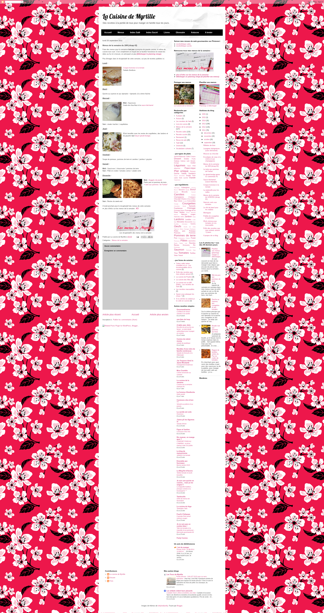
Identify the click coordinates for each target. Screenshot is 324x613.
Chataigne (192, 197)
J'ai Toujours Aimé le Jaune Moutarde (185, 362)
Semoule (188, 250)
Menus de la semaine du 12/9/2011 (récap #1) (211, 197)
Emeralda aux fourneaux (182, 462)
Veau (176, 255)
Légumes (179, 165)
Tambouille (181, 497)
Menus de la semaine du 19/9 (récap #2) (211, 165)
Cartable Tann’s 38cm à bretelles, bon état (181, 593)
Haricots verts (179, 216)
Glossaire (180, 32)
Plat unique (181, 170)
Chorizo (184, 199)
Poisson (193, 171)
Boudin (176, 192)
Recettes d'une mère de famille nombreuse (186, 350)
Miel (175, 222)
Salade (183, 173)
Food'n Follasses (183, 514)
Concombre (191, 201)
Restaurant (180, 137)
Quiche (176, 173)
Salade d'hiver (182, 424)
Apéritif (176, 156)
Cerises (193, 195)
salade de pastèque (183, 343)
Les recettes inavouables (185, 289)
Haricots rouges (188, 214)
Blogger (179, 606)
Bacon (176, 189)
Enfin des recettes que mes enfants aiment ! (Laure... (211, 230)
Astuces (195, 32)
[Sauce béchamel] (112, 112)
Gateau (176, 161)
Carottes (179, 194)
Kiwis (194, 216)
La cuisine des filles (183, 280)
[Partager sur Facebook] (149, 237)
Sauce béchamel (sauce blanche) (210, 181)
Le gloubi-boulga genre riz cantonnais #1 (211, 175)
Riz (194, 245)
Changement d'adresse (185, 365)
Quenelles (192, 241)
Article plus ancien (159, 314)
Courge (176, 204)
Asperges (177, 187)
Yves (111, 581)
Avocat (193, 187)
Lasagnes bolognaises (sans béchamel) (211, 150)
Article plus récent (112, 314)
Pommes (192, 233)
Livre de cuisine (182, 124)
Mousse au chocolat (210, 154)
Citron (180, 201)
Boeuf (193, 189)
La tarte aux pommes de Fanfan (211, 170)
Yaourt (180, 255)
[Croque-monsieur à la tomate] (112, 76)
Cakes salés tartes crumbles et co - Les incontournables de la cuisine (184, 266)
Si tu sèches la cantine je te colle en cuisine (185, 300)
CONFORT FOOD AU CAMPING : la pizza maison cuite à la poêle (185, 443)
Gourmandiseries (183, 309)
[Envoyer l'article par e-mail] (137, 237)
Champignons (179, 197)
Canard (193, 192)
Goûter (193, 163)
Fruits (194, 159)
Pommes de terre (185, 235)
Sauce (176, 175)
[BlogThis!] (144, 237)
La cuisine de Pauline (184, 277)
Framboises (178, 208)
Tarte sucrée (183, 178)
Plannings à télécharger (208, 106)
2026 (204, 114)
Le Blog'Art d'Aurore (185, 471)
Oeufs (177, 226)
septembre (208, 143)
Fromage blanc (179, 210)
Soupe (188, 175)
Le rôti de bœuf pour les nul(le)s (210, 208)
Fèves (188, 212)
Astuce (178, 118)
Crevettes (177, 206)
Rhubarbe (186, 245)
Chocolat (177, 199)
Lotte (194, 219)
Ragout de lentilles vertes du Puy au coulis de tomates (215, 355)
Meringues (207, 213)
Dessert (177, 159)
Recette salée (181, 132)
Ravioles (192, 243)
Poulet (193, 238)
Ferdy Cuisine (182, 538)
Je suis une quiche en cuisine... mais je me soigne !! (185, 483)
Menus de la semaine (120, 240)
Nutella (193, 224)
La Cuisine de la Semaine (183, 106)
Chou (189, 199)
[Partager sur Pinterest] (151, 237)
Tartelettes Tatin (182, 508)
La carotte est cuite (184, 412)
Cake (188, 156)
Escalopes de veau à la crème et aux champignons (212, 159)
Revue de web (181, 140)
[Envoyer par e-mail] (142, 237)
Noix (194, 222)
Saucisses (193, 247)
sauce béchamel (147, 105)
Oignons (176, 229)
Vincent (112, 578)
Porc (175, 238)
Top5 (178, 143)
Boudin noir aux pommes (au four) (216, 329)
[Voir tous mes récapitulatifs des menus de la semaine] (195, 71)
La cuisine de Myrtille (117, 574)
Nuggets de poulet (155, 180)
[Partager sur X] (147, 237)
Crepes (193, 156)
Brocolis (185, 192)
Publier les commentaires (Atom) (125, 320)
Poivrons (177, 233)
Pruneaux (177, 241)
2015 (204, 117)
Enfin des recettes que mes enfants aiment (184, 273)
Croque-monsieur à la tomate (133, 68)
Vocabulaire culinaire (183, 148)
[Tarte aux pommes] (132, 189)
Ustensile (179, 146)
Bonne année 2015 (183, 465)
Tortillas (193, 253)
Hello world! (181, 394)
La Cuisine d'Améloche (186, 392)
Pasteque (193, 229)
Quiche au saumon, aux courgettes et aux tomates (215, 304)
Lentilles (188, 219)
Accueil (108, 32)
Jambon (188, 216)
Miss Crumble (182, 370)
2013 (204, 124)
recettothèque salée (183, 44)
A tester (208, 32)
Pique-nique (190, 168)
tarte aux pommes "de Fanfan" (156, 185)
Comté (185, 201)
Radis (175, 243)
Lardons (179, 219)
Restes (176, 245)
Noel (189, 166)
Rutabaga (177, 247)
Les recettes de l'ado (183, 121)
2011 (204, 130)
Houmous (180, 414)
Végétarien (177, 180)
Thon (176, 253)
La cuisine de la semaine (183, 381)
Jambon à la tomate (183, 455)
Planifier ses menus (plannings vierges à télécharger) (216, 253)
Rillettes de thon (209, 145)
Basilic (187, 189)
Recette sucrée (181, 134)
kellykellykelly (163, 606)
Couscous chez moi (183, 432)
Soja (194, 250)
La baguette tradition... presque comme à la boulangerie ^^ (184, 489)
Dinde (184, 206)
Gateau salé (184, 161)
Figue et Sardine (183, 429)
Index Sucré (152, 32)
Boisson (182, 156)
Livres (167, 32)
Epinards (192, 206)
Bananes (182, 189)
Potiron (188, 238)
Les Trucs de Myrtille (175, 574)
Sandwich (192, 173)
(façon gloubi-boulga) (142, 136)
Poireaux (192, 231)
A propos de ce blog (210, 235)
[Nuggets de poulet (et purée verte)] (112, 189)
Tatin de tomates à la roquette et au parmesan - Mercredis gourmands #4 (185, 530)
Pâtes (183, 240)
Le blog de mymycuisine (182, 452)
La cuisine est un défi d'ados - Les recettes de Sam (185, 284)
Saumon (179, 249)
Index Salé (135, 32)
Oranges (186, 229)
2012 (204, 127)
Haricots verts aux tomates (210, 203)
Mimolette (180, 222)
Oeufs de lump (190, 226)
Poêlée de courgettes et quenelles (211, 217)
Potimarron (181, 238)
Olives (181, 229)
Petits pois (179, 231)
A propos (179, 116)
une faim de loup (183, 319)
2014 (204, 121)
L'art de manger (183, 547)
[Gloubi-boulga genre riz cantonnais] (112, 142)
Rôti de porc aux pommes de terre (216, 278)
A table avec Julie (183, 325)
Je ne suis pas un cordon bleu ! (183, 525)
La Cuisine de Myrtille (129, 16)
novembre (208, 136)
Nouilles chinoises (180, 224)
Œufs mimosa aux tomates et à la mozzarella (210, 223)
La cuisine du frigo (184, 506)
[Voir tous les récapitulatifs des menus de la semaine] (135, 231)
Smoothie (182, 175)
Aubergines (185, 187)
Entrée (186, 159)
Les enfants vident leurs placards (180, 591)
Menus (121, 32)
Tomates (183, 252)
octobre (207, 139)
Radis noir (183, 243)
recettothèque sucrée (184, 46)
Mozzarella (188, 222)
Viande (192, 178)
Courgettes (189, 203)
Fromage (191, 208)
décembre (208, 133)
